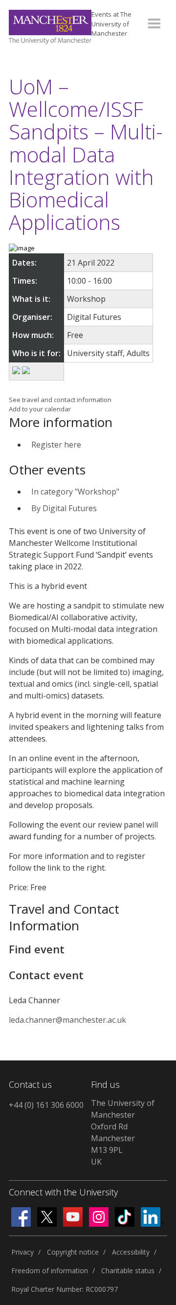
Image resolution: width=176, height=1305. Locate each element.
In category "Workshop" (75, 491)
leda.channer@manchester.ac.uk (67, 1019)
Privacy (22, 1252)
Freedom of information (49, 1270)
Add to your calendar (40, 409)
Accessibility (131, 1252)
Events (111, 24)
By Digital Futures (64, 508)
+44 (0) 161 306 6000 (46, 1105)
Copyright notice (73, 1252)
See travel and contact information (60, 399)
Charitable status (127, 1270)
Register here (56, 444)
